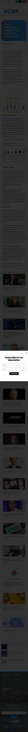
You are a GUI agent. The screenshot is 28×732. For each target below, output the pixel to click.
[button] (26, 352)
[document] (14, 366)
